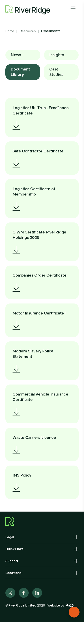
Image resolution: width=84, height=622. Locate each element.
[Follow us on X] (10, 593)
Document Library (20, 72)
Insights (56, 55)
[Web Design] (69, 605)
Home (9, 31)
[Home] (42, 521)
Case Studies (56, 72)
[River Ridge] (27, 10)
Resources (28, 31)
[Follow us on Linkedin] (37, 593)
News (16, 55)
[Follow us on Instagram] (24, 593)
